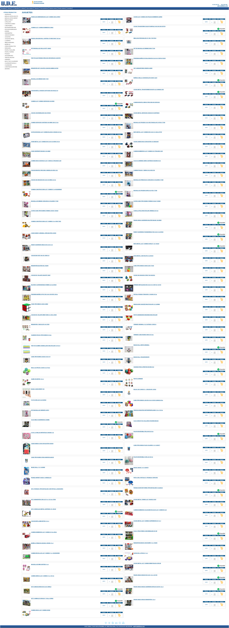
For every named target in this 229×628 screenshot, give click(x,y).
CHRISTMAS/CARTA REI (11, 67)
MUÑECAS (7, 44)
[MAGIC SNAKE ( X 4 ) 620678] (129, 473)
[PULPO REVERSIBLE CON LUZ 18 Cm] (129, 464)
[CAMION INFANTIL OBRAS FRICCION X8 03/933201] (129, 108)
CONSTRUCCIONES (10, 23)
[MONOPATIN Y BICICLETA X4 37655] (26, 332)
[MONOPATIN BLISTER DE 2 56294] (26, 271)
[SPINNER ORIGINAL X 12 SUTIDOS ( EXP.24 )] (129, 332)
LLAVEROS (7, 40)
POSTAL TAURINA (9, 52)
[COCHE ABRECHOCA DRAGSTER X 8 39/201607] (129, 147)
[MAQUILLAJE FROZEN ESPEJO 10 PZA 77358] (129, 196)
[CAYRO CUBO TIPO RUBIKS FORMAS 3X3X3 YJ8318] (26, 216)
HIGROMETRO (8, 33)
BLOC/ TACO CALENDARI (11, 61)
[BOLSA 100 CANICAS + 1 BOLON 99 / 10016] (129, 396)
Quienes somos (53, 8)
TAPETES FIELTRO (9, 57)
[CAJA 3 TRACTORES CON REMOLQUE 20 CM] (129, 539)
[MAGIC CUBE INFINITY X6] (26, 397)
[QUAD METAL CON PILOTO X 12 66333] (129, 261)
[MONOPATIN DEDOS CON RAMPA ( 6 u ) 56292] (129, 550)
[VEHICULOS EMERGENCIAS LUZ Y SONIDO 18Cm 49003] (26, 23)
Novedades (3, 8)
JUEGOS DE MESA (9, 35)
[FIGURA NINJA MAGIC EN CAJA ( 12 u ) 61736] (129, 582)
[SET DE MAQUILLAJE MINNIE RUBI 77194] (129, 54)
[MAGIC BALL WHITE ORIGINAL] (129, 352)
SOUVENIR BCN (9, 55)
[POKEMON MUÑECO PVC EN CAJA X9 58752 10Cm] (26, 300)
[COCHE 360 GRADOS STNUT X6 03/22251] (129, 281)
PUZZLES (7, 53)
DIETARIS (7, 68)
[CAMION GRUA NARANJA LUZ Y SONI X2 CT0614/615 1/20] (26, 166)
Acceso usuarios (38, 1)
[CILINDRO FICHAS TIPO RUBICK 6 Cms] (26, 341)
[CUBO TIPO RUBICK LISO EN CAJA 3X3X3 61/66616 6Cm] (129, 406)
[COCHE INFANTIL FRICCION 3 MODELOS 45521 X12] (26, 176)
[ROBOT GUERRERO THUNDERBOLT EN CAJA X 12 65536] (129, 239)
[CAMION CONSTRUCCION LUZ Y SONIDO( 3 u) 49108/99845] (26, 197)
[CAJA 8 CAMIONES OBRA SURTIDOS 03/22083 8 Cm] (129, 166)
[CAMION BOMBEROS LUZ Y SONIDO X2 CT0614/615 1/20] (129, 157)
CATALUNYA (8, 22)
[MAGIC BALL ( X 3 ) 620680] (26, 474)
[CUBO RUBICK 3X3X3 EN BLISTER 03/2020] (26, 454)
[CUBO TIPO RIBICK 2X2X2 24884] (26, 312)
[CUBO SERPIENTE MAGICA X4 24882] (26, 157)
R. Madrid (23, 8)
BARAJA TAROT (9, 20)
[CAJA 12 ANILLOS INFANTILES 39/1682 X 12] (26, 438)
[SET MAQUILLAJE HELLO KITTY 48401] (26, 54)
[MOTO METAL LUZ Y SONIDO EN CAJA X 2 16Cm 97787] (129, 138)
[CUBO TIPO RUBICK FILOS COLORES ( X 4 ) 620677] (129, 450)
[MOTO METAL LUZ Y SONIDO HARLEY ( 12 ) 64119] (129, 252)
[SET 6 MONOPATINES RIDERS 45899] (129, 74)
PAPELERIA (8, 48)
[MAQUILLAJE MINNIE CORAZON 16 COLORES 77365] (26, 207)
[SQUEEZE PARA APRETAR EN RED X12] (129, 374)
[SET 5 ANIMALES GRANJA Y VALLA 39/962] (26, 606)
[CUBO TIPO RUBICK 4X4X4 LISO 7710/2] (129, 271)
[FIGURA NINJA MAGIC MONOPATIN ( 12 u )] (129, 605)
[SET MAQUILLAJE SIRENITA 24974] (26, 416)
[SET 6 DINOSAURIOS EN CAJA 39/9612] (26, 593)
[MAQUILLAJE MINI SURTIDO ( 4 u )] (26, 570)
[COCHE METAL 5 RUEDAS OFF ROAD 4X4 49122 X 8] (26, 96)
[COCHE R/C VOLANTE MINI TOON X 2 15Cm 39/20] (26, 320)
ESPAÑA (7, 31)
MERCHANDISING (9, 42)
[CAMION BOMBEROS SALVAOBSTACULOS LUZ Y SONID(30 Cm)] (129, 517)
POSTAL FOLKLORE (10, 50)
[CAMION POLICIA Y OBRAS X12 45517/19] (129, 176)
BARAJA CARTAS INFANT (11, 18)
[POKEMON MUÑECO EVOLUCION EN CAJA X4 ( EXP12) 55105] (129, 64)
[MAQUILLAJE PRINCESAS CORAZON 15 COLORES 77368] (129, 186)
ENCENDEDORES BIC (10, 27)
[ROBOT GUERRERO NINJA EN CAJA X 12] (26, 250)
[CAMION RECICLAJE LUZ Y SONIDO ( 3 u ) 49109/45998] (26, 560)
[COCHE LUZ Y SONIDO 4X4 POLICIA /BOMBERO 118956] (129, 23)
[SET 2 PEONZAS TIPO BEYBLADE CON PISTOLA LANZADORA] (26, 494)
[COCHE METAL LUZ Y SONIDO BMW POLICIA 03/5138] (129, 570)
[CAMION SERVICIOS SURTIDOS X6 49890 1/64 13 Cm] (26, 128)
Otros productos (44, 8)
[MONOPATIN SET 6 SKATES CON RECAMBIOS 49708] (26, 74)
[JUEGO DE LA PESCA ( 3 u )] (129, 560)
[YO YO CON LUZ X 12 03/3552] (26, 407)
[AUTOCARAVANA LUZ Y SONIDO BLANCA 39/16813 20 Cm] (26, 138)
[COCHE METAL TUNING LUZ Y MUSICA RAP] (129, 505)
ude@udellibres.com (222, 6)
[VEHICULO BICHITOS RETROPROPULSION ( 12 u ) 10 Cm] (129, 416)
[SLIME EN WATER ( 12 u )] (26, 385)
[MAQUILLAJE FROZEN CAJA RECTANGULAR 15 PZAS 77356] (129, 128)
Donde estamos (62, 8)
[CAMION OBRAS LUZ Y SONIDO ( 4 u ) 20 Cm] (26, 583)
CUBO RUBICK (8, 25)
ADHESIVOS (8, 14)
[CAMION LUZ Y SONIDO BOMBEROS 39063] (26, 33)
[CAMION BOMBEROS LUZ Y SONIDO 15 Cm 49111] (26, 538)
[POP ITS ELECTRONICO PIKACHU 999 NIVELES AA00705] (26, 65)
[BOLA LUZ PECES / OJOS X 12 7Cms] (26, 375)
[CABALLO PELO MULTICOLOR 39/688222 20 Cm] (129, 216)
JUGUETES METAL (9, 38)
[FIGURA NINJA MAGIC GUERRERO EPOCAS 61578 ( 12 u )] (129, 593)
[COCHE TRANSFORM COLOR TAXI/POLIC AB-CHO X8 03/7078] (129, 33)
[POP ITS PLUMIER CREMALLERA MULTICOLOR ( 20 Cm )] (26, 353)
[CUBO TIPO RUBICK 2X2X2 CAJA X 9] (26, 364)
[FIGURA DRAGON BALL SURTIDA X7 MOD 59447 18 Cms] (26, 44)
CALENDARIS (8, 65)
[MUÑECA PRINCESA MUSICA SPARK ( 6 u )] (26, 549)
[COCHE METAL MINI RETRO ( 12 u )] (26, 527)
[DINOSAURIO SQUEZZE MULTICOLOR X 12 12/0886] (129, 311)
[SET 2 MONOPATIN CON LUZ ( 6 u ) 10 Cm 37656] (26, 505)
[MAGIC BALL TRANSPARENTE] (129, 363)
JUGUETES (8, 37)
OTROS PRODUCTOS (10, 46)
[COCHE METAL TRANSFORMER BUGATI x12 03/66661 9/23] (129, 96)
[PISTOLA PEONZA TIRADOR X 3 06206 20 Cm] (129, 300)
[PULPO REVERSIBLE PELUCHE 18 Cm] (129, 438)
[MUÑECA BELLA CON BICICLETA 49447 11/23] (129, 84)
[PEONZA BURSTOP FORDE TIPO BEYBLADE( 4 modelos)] (129, 495)
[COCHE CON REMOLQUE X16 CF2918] (26, 119)
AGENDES (7, 59)
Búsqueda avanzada (39, 3)
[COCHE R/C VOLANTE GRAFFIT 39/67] (26, 281)
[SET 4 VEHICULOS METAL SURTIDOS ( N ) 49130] (26, 516)
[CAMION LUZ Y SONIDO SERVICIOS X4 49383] (26, 108)
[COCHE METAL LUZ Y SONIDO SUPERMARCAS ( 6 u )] (129, 528)
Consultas (69, 8)
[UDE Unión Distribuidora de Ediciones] (9, 5)
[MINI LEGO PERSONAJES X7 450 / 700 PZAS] (129, 45)
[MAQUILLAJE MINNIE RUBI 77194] (26, 85)
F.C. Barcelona (15, 8)
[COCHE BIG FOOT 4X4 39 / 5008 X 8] (26, 263)
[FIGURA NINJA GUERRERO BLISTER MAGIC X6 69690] (129, 227)
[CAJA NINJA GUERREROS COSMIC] (26, 426)
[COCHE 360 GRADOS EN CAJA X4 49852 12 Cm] (26, 186)
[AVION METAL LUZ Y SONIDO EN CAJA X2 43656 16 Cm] (26, 147)
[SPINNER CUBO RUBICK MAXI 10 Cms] (129, 342)
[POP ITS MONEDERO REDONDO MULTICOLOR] (129, 320)
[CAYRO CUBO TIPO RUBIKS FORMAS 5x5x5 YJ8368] (129, 207)
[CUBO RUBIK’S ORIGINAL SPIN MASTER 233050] (26, 239)
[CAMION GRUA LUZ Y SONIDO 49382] (26, 616)
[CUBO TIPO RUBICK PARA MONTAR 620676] (26, 462)
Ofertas (9, 8)
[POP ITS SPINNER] (129, 386)
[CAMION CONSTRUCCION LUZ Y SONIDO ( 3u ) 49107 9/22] (26, 227)
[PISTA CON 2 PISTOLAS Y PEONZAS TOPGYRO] (129, 485)
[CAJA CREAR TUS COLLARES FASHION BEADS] (129, 427)
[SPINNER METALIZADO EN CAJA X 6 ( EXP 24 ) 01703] (129, 291)
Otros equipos (29, 8)
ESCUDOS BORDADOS (11, 29)
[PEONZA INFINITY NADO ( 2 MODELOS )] (26, 485)
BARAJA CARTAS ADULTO (11, 16)
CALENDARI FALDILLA (10, 63)
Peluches (37, 8)
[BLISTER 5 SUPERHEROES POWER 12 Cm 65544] (26, 290)
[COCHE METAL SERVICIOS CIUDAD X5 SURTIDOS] (129, 118)
